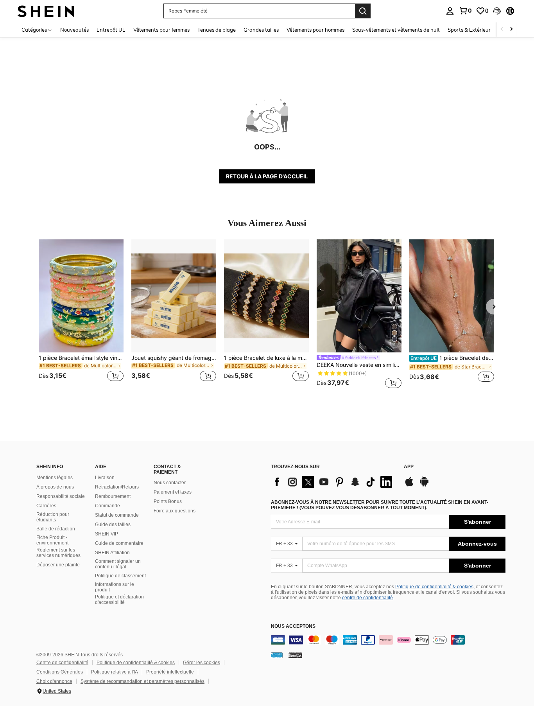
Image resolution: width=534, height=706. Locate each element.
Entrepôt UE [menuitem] (111, 30)
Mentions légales (54, 477)
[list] (333, 482)
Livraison (105, 477)
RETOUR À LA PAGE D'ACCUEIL (267, 176)
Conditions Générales (59, 672)
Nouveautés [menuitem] (74, 30)
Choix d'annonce (54, 681)
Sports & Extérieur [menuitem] (469, 30)
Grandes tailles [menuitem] (261, 30)
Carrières (46, 505)
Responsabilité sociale (60, 496)
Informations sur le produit (114, 587)
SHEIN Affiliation (112, 552)
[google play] (424, 485)
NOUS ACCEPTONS (293, 626)
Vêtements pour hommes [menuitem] (315, 30)
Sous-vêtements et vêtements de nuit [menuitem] (396, 30)
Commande (107, 505)
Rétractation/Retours (117, 487)
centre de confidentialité (367, 597)
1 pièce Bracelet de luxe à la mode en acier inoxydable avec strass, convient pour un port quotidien (266, 358)
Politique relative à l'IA (114, 672)
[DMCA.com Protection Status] (295, 655)
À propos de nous (55, 487)
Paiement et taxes (173, 492)
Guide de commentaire (119, 543)
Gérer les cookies (201, 662)
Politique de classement (120, 575)
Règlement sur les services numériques (58, 552)
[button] (497, 11)
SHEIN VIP (106, 534)
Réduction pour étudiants (52, 517)
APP (409, 466)
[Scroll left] (502, 29)
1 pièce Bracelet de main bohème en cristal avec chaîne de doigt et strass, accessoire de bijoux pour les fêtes (452, 358)
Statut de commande (117, 515)
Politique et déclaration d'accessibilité (119, 599)
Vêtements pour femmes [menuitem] (161, 30)
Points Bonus (168, 501)
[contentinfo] (388, 640)
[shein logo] (46, 11)
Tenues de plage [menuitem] (216, 30)
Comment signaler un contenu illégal (118, 564)
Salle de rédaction (55, 529)
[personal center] (450, 11)
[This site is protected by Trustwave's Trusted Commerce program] (277, 655)
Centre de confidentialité (62, 662)
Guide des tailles (113, 524)
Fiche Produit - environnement (52, 540)
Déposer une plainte (58, 565)
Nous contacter (170, 482)
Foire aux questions (174, 511)
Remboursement (113, 496)
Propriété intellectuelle (170, 672)
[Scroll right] (511, 29)
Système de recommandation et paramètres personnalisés (142, 681)
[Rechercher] (363, 11)
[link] (465, 10)
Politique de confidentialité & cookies (434, 586)
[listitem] (81, 315)
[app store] (409, 485)
